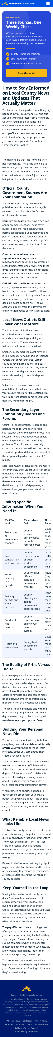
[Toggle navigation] (48, 3)
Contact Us (27, 1021)
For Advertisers (41, 1024)
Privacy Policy (41, 1021)
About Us (16, 1021)
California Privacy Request (26, 1028)
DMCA (29, 1024)
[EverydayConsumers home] (18, 3)
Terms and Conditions (14, 1024)
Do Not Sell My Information (27, 1031)
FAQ (8, 1021)
